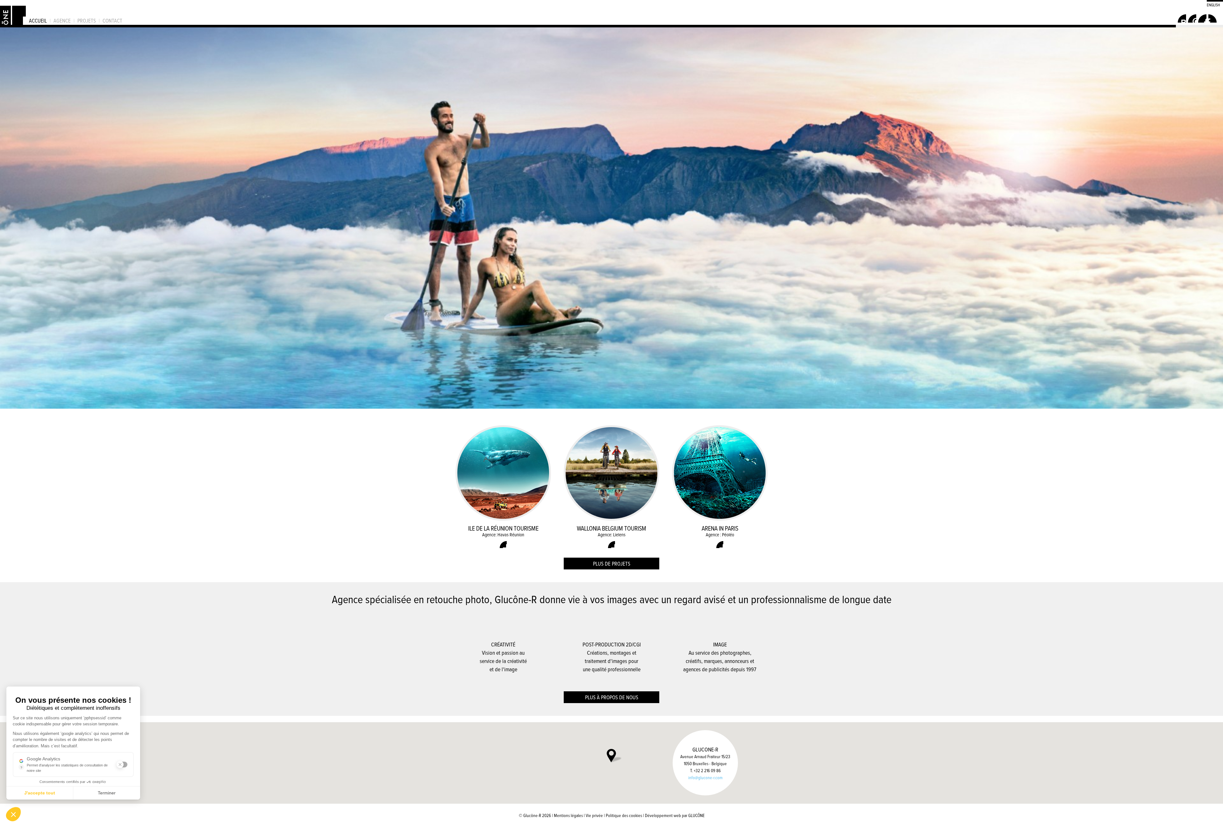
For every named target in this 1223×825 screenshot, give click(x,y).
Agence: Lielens (612, 534)
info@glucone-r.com (705, 777)
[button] (13, 814)
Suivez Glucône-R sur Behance (1182, 18)
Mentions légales (568, 815)
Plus (503, 544)
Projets (86, 21)
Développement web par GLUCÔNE (674, 815)
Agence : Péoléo (720, 534)
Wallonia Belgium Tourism (611, 528)
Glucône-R (13, 12)
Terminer (107, 792)
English (1213, 4)
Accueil (38, 21)
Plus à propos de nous (611, 697)
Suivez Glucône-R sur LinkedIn (1202, 18)
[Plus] (611, 218)
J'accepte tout (39, 792)
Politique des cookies (624, 815)
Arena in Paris (720, 528)
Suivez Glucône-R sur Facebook (1192, 18)
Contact (112, 21)
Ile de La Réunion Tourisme (503, 528)
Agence (62, 21)
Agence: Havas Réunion (503, 534)
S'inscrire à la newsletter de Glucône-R (1212, 18)
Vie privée (594, 815)
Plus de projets (611, 563)
